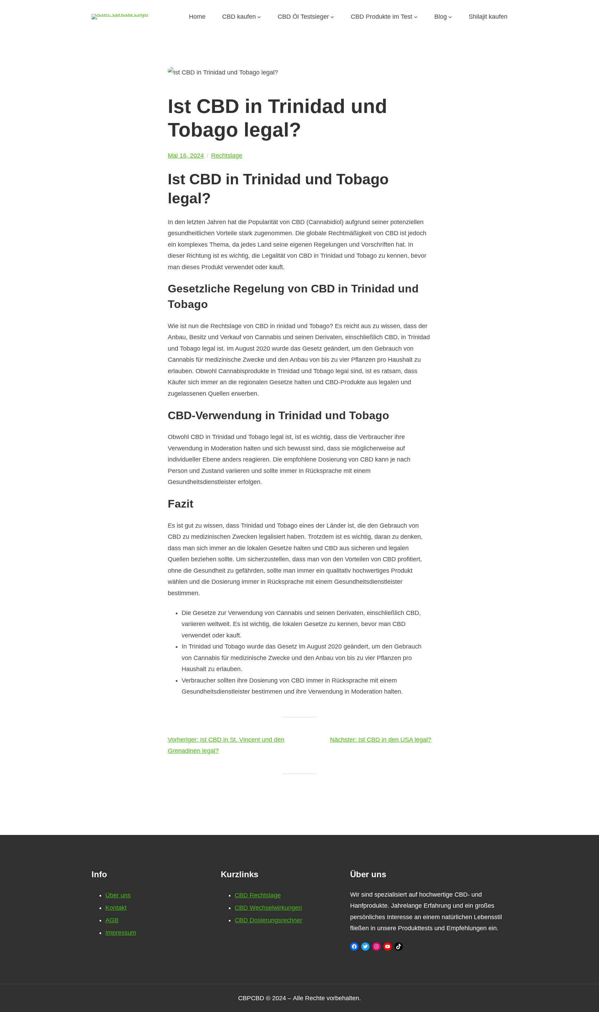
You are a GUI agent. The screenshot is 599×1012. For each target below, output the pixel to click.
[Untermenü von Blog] (450, 17)
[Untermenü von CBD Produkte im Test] (416, 17)
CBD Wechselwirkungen (268, 907)
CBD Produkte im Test (381, 16)
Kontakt (116, 907)
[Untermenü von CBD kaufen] (259, 17)
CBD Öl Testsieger (303, 16)
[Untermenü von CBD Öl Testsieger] (332, 17)
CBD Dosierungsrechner (268, 920)
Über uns (118, 895)
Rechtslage (226, 155)
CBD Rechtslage (258, 895)
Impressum (120, 932)
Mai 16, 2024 (186, 155)
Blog (440, 16)
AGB (112, 920)
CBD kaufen (239, 16)
